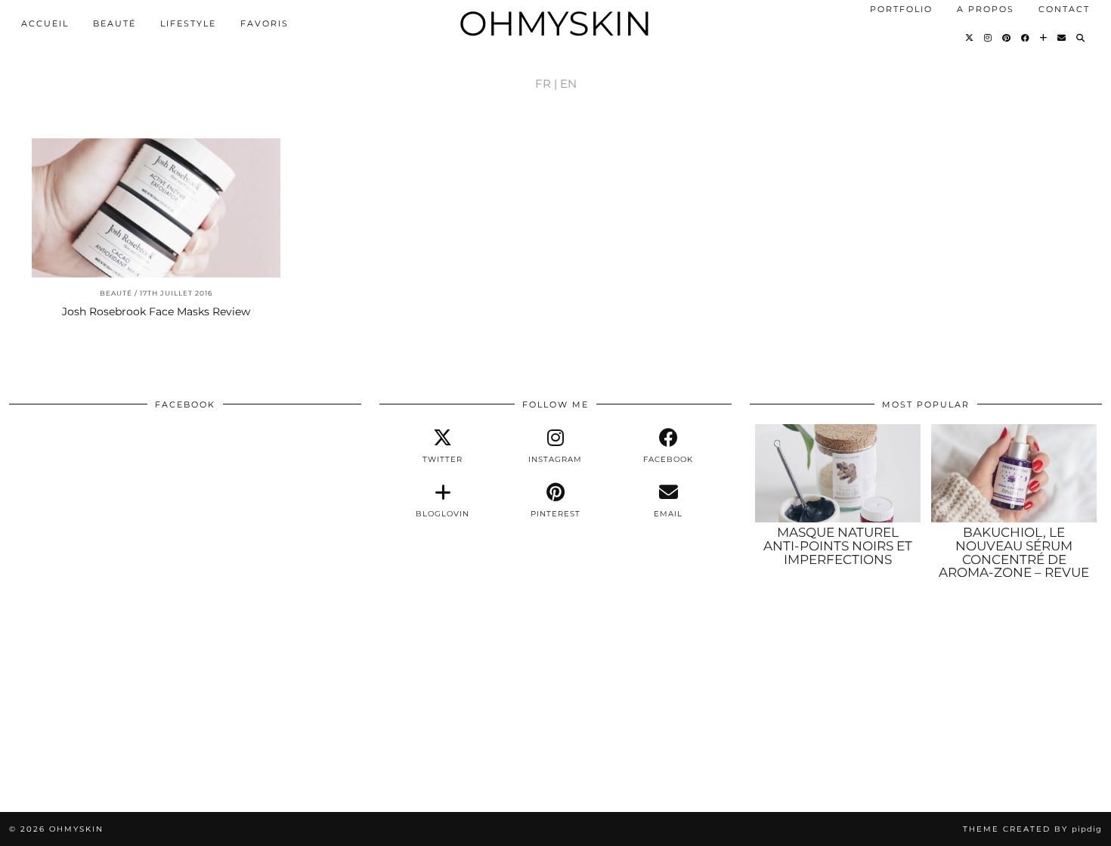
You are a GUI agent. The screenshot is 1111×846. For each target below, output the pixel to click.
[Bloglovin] (1044, 37)
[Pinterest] (1007, 37)
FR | (546, 83)
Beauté (114, 23)
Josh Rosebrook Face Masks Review (156, 311)
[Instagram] (988, 37)
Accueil (45, 23)
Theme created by (1032, 829)
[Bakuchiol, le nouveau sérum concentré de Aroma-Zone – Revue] (1014, 473)
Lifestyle (188, 23)
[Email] (1062, 37)
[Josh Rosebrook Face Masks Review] (156, 208)
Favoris (264, 23)
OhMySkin (555, 23)
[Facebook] (1026, 37)
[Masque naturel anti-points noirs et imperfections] (838, 473)
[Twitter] (970, 37)
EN (568, 83)
